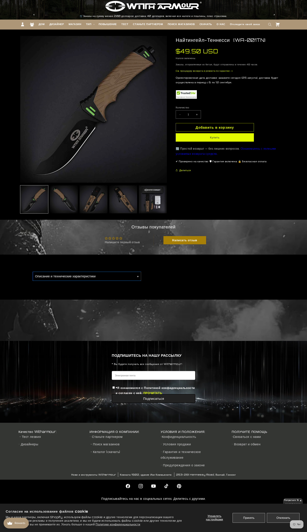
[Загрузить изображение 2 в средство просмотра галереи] (64, 199)
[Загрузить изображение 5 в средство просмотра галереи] (153, 199)
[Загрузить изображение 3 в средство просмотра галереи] (93, 199)
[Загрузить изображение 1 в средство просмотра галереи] (34, 199)
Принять (248, 518)
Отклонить (283, 518)
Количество (182, 107)
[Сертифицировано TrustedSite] (186, 94)
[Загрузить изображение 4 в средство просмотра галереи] (123, 199)
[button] (90, 24)
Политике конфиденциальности (118, 524)
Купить (215, 137)
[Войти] (22, 24)
